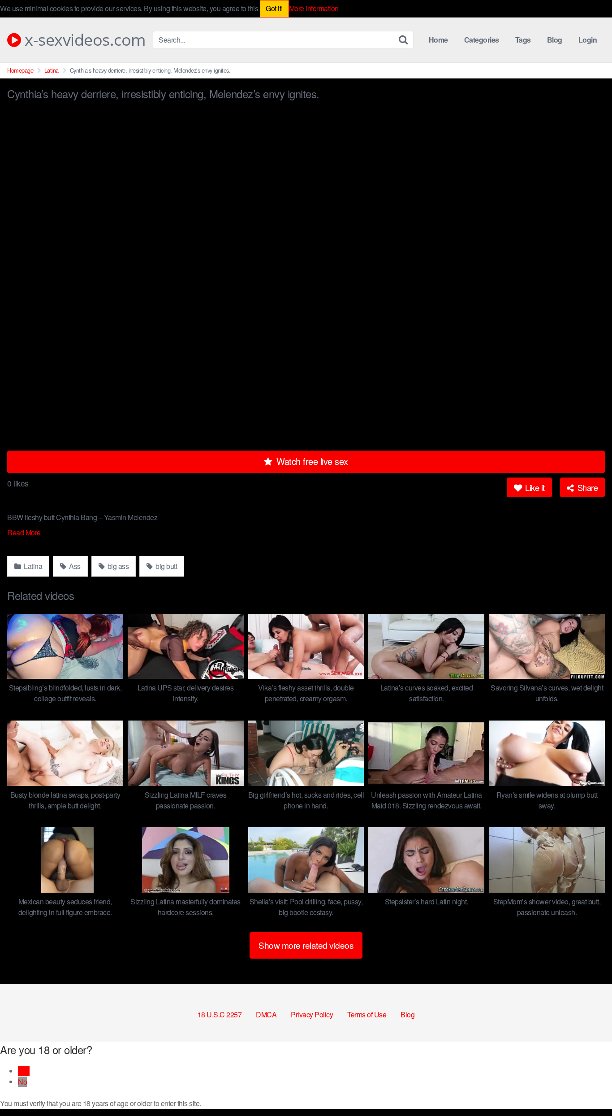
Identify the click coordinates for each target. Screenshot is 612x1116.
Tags (523, 40)
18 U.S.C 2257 (220, 1014)
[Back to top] (587, 1087)
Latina (51, 70)
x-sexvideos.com (83, 40)
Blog (554, 40)
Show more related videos (306, 945)
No (22, 1082)
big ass (117, 566)
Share (586, 487)
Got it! (274, 8)
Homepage (20, 70)
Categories (481, 40)
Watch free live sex (311, 461)
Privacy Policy (312, 1014)
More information (314, 8)
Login (587, 40)
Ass (74, 566)
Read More (24, 532)
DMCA (266, 1014)
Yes (24, 1071)
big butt (165, 566)
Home (438, 40)
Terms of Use (366, 1014)
